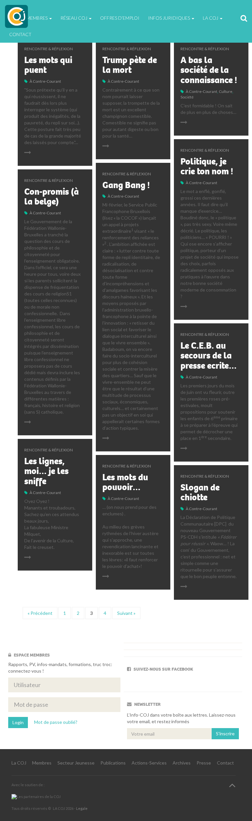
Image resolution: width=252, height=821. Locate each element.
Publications (113, 763)
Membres (42, 763)
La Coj (211, 18)
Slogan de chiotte (200, 493)
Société (187, 97)
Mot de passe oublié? (55, 721)
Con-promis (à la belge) (51, 197)
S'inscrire (225, 733)
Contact (20, 34)
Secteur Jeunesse (75, 763)
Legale (82, 808)
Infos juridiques (169, 18)
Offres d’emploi (119, 18)
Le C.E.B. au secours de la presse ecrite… (208, 356)
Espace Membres (29, 18)
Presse (204, 763)
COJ (16, 16)
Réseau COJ (74, 18)
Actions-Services (149, 763)
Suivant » (126, 613)
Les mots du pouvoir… (125, 482)
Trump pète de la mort (129, 65)
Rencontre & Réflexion (48, 48)
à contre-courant (45, 81)
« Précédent (40, 613)
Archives (182, 763)
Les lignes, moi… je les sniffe (46, 471)
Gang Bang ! (126, 185)
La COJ (18, 763)
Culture (225, 91)
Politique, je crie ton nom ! (206, 167)
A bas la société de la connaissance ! (208, 70)
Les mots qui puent (48, 65)
